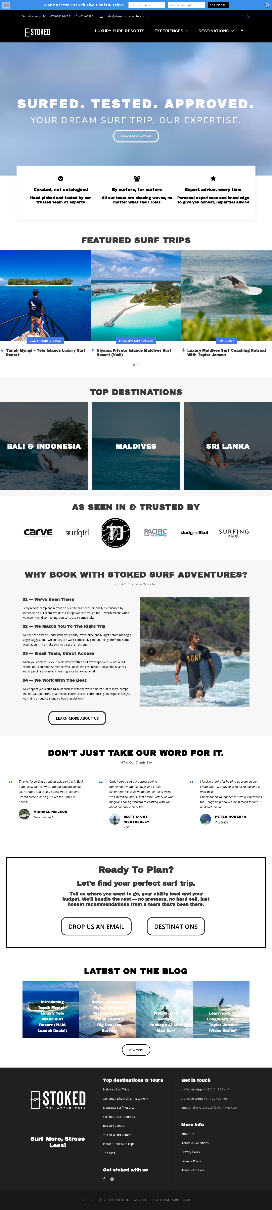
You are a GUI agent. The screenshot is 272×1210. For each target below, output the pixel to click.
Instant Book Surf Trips (119, 1144)
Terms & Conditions (195, 1143)
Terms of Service (193, 1170)
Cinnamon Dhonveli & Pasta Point (125, 1098)
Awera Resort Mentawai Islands (213, 350)
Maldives (136, 446)
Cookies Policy (191, 1161)
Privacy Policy (190, 1152)
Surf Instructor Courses (119, 1117)
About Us (187, 1134)
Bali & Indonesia (44, 446)
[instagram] (248, 16)
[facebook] (242, 16)
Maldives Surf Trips (116, 1089)
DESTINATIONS (214, 31)
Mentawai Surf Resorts (118, 1107)
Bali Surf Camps (113, 1126)
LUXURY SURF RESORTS (120, 31)
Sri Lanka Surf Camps (117, 1135)
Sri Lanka (227, 446)
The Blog (109, 1153)
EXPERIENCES (169, 31)
